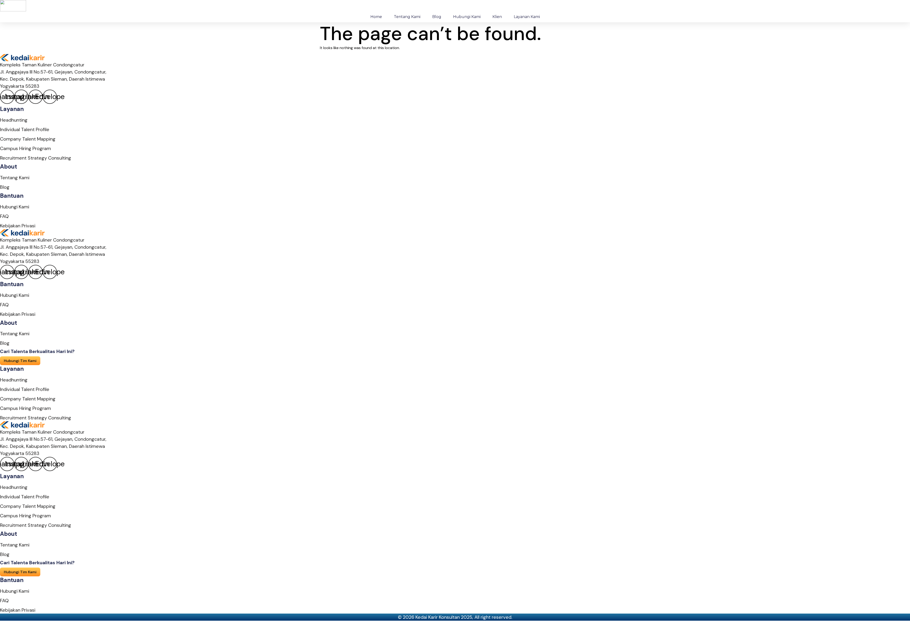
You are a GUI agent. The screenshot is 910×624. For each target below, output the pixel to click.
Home (376, 16)
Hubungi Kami (467, 16)
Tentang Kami (407, 16)
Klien (497, 16)
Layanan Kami (527, 16)
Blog (436, 16)
